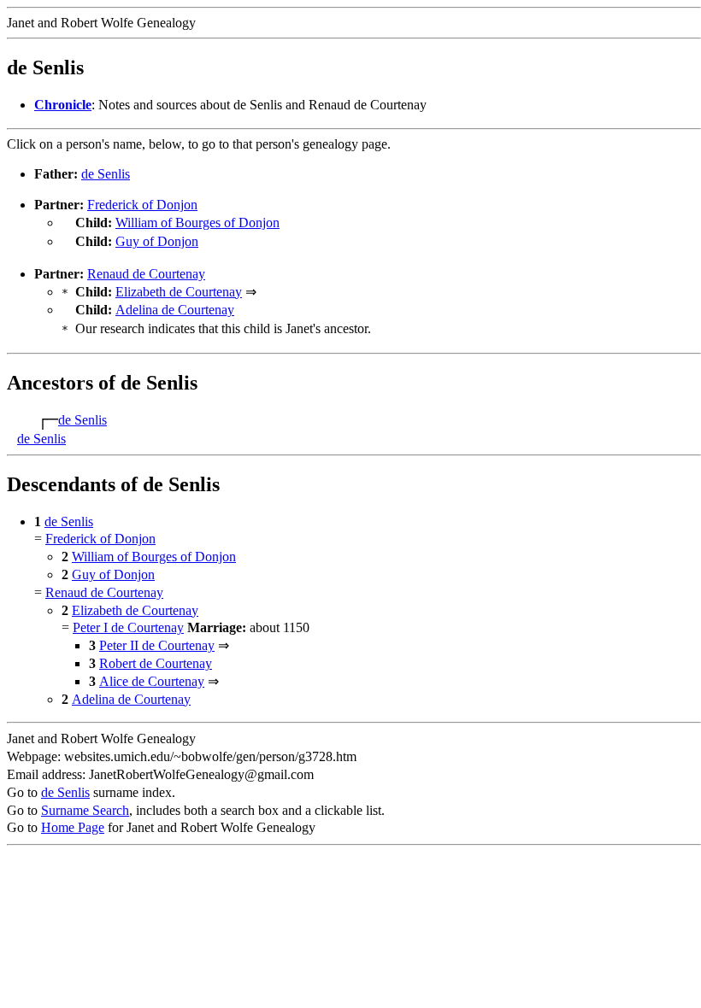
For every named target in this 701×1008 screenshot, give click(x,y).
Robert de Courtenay (155, 663)
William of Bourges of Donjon (197, 222)
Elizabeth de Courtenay (178, 291)
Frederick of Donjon (142, 204)
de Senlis (105, 174)
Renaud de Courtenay (146, 274)
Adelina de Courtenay (174, 309)
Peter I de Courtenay (128, 627)
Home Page (72, 827)
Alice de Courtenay (151, 681)
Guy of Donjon (156, 241)
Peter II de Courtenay (157, 645)
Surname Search (85, 810)
